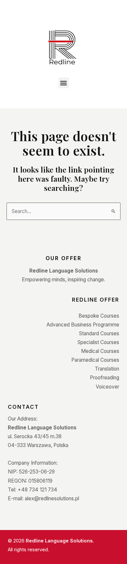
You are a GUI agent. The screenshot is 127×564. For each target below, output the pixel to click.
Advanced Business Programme (83, 325)
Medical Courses (100, 351)
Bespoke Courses (98, 316)
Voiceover (107, 387)
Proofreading (104, 377)
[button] (63, 82)
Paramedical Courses (95, 360)
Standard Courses (99, 333)
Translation (107, 369)
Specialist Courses (98, 342)
